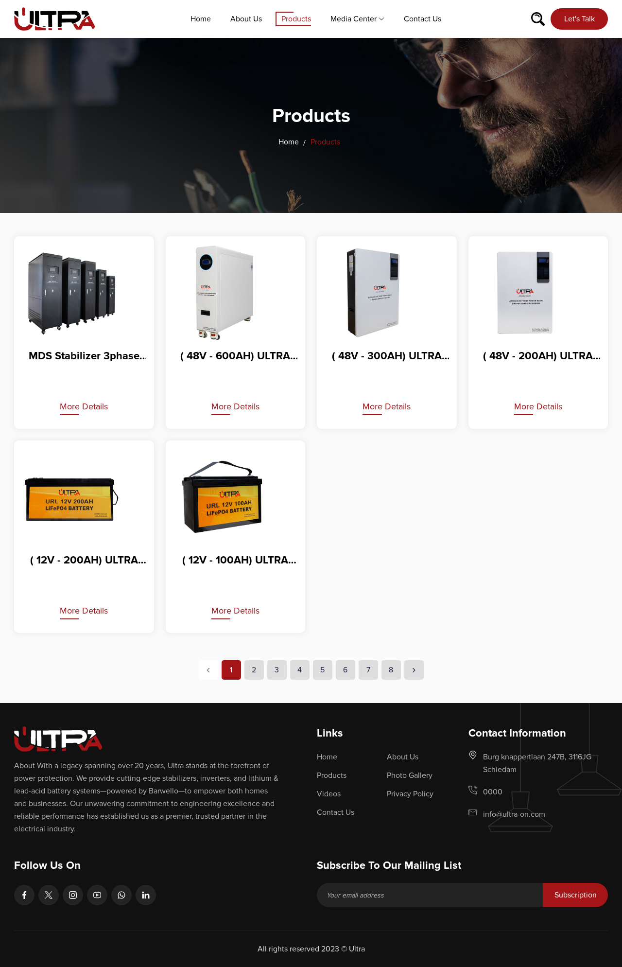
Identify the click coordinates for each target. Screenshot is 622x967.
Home (200, 19)
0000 (492, 792)
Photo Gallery (409, 775)
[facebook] (24, 895)
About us (246, 19)
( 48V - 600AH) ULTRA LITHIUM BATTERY (235, 357)
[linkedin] (146, 895)
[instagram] (73, 895)
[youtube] (97, 895)
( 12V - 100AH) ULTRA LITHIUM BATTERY (235, 561)
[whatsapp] (121, 895)
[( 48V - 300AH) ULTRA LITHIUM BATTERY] (387, 292)
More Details (84, 406)
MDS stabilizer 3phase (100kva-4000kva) (84, 357)
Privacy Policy (410, 794)
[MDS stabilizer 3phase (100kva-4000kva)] (84, 292)
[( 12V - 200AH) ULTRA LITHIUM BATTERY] (84, 496)
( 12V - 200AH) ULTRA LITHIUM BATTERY (84, 561)
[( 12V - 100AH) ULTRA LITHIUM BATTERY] (235, 496)
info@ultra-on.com (514, 814)
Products (296, 19)
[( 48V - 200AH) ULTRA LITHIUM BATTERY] (538, 292)
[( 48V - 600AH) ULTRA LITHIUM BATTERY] (235, 292)
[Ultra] (54, 18)
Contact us (422, 19)
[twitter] (48, 895)
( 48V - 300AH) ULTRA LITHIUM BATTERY (387, 357)
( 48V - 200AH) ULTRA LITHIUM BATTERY (538, 357)
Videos (329, 794)
